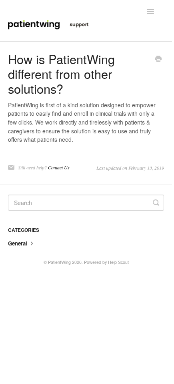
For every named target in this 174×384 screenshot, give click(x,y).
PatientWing (59, 262)
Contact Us (59, 167)
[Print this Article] (158, 59)
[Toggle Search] (156, 203)
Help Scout (118, 262)
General (18, 243)
